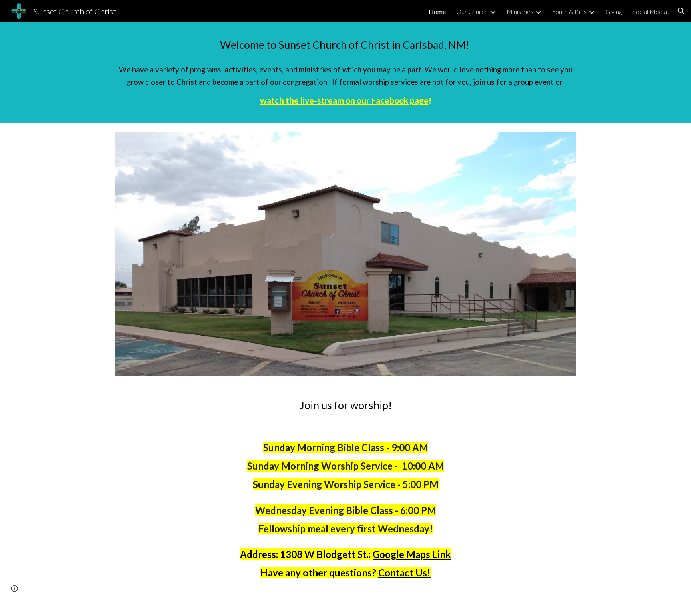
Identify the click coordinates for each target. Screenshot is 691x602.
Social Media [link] (649, 11)
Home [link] (437, 11)
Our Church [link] (472, 11)
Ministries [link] (520, 11)
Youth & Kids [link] (569, 11)
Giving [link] (613, 11)
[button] (681, 11)
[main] (345, 45)
